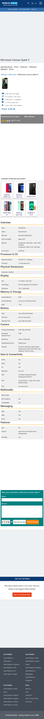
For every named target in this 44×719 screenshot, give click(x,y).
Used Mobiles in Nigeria (10, 695)
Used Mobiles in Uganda (11, 699)
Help (26, 692)
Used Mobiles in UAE (31, 658)
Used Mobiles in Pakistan (33, 668)
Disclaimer (28, 702)
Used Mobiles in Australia (11, 664)
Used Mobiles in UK (9, 671)
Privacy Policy (33, 699)
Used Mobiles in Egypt (10, 674)
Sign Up (33, 9)
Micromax (12, 74)
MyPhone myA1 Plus (19, 214)
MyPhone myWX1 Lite (6, 196)
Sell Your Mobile (13, 9)
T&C (26, 699)
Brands (4, 74)
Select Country (28, 3)
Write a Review (29, 116)
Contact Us (28, 695)
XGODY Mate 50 (7, 214)
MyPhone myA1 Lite (19, 196)
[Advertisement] (22, 34)
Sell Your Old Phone (22, 579)
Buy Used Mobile (25, 9)
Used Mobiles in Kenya (10, 705)
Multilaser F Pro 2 (31, 214)
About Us (28, 689)
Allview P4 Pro (31, 197)
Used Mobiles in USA (9, 668)
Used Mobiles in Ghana (10, 702)
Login (35, 3)
